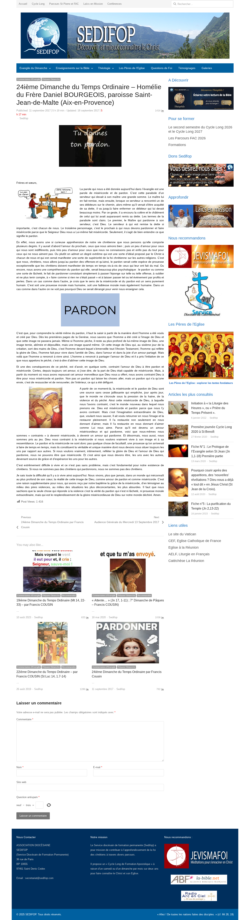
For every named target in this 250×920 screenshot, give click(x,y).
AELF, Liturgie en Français (189, 554)
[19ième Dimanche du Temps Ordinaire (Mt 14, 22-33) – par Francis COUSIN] (52, 552)
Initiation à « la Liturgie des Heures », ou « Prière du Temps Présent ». (209, 408)
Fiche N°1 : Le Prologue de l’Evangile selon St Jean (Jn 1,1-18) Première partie (210, 451)
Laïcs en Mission (93, 3)
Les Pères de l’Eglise (132, 68)
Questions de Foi (161, 68)
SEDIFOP (22, 849)
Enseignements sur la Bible (72, 68)
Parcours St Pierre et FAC (64, 3)
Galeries (207, 68)
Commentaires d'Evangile (28, 79)
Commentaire (24, 719)
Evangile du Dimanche (33, 68)
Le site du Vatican (182, 534)
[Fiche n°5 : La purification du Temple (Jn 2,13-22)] (178, 503)
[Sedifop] (125, 36)
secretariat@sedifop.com (39, 878)
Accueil (23, 3)
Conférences (114, 3)
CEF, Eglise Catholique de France (194, 541)
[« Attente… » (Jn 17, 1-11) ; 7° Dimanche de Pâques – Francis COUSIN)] (127, 552)
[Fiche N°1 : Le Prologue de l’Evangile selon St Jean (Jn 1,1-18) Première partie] (178, 446)
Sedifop (24, 118)
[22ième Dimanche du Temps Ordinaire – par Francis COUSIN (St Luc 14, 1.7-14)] (52, 624)
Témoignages (186, 68)
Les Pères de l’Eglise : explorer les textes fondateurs (201, 383)
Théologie (104, 68)
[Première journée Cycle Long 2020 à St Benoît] (178, 427)
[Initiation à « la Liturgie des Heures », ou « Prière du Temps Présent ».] (178, 403)
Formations (177, 145)
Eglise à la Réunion (183, 547)
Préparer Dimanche (51, 79)
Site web (21, 782)
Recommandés (69, 595)
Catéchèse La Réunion (186, 561)
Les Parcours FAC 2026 (187, 138)
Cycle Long (38, 3)
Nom (19, 767)
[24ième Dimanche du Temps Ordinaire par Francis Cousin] (127, 624)
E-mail (97, 767)
